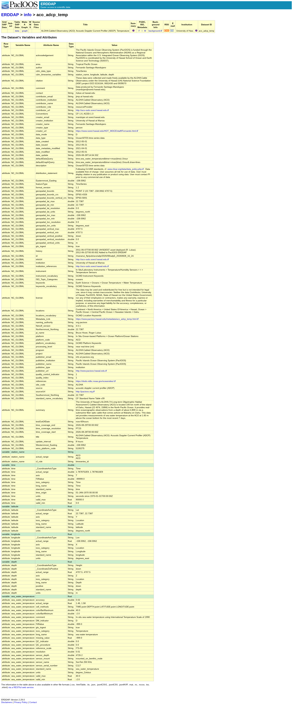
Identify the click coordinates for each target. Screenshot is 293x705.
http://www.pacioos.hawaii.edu (90, 371)
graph (25, 31)
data (17, 31)
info (28, 14)
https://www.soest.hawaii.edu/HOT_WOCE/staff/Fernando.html (106, 131)
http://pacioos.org (84, 391)
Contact (33, 702)
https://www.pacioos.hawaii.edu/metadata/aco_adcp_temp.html (106, 319)
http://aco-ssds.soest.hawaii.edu (91, 110)
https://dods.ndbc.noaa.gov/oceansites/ (95, 381)
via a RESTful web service (21, 687)
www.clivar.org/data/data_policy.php (124, 169)
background (154, 31)
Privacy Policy (20, 702)
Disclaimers (6, 702)
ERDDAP (10, 14)
